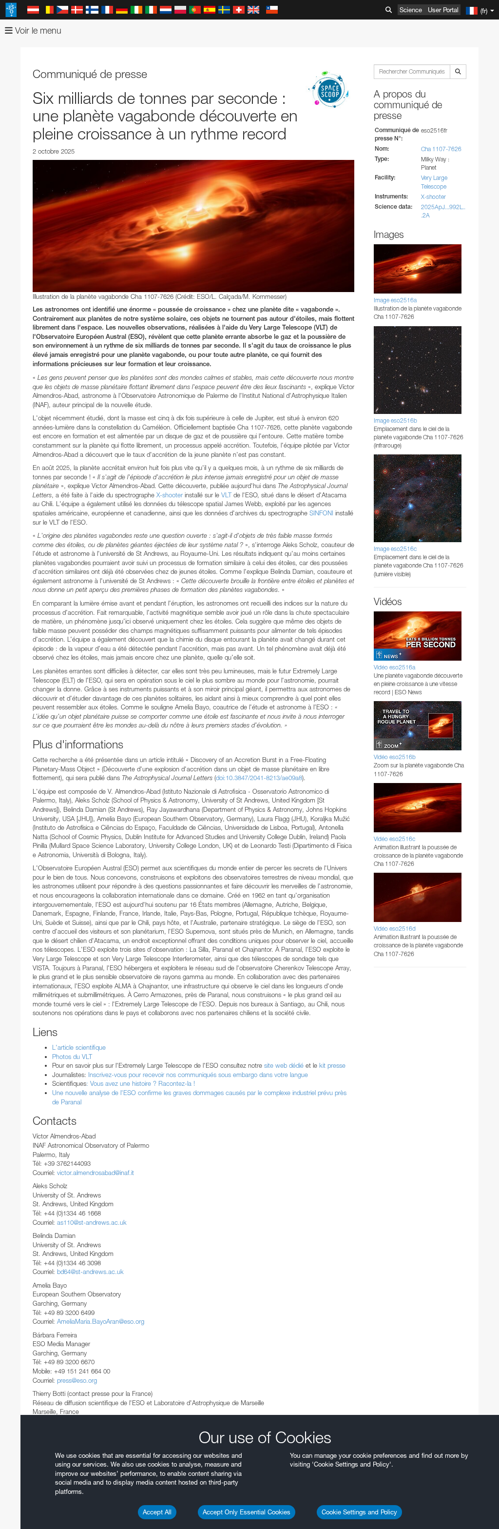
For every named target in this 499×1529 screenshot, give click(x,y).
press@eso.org (77, 1380)
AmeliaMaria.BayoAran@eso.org (100, 1321)
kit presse (332, 1065)
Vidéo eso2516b (395, 757)
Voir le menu (37, 30)
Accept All (157, 1512)
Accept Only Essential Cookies (246, 1512)
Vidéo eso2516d (395, 928)
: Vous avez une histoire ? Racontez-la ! (142, 1083)
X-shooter (169, 495)
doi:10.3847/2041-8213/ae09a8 (259, 778)
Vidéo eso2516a (394, 667)
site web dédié (284, 1065)
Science (411, 10)
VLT (226, 495)
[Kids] (330, 90)
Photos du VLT (72, 1056)
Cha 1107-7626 (441, 149)
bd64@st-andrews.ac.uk (90, 1271)
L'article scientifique (80, 1047)
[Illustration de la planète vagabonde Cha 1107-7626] (193, 226)
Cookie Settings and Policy (359, 1512)
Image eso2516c (395, 548)
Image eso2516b (395, 420)
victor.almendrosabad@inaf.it (95, 1172)
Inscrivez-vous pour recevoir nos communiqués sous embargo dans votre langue (199, 1074)
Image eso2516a (395, 300)
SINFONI (321, 513)
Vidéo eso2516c (394, 839)
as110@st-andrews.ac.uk (92, 1222)
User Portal (443, 10)
